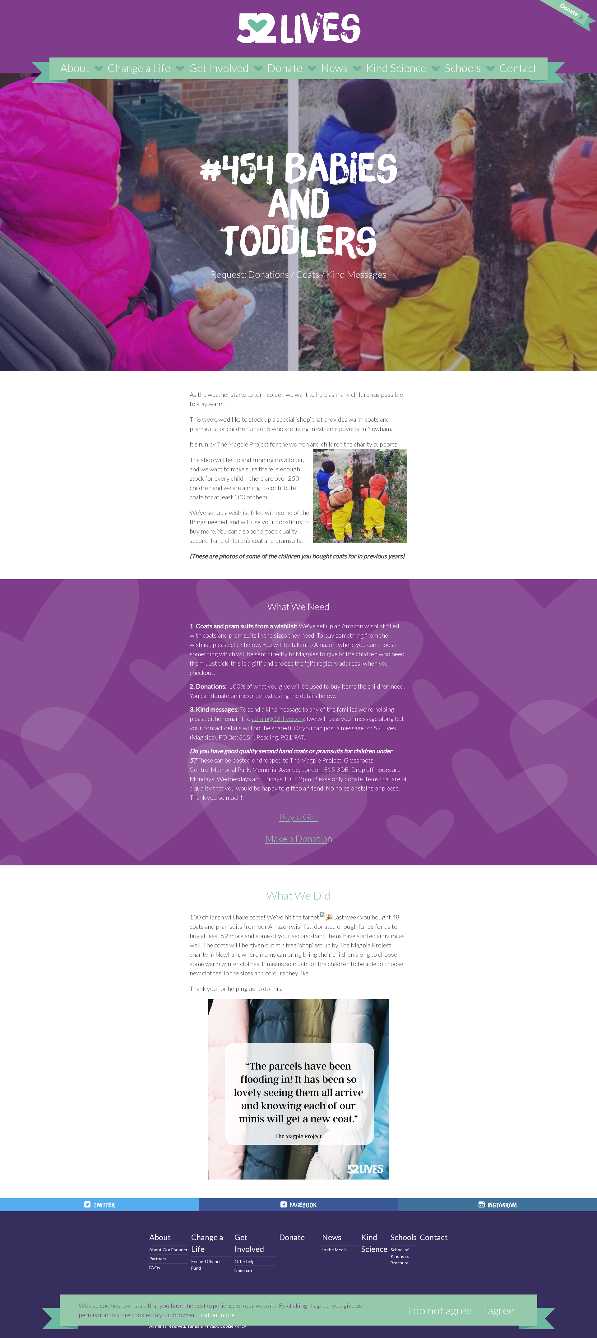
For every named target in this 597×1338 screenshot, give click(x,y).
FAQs (154, 1267)
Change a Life (139, 67)
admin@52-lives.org (278, 718)
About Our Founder (168, 1249)
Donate (284, 67)
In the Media (334, 1249)
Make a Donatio (296, 838)
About (74, 67)
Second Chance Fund (206, 1265)
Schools (463, 67)
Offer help (244, 1261)
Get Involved (219, 67)
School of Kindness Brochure (400, 1256)
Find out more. (216, 1314)
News (334, 67)
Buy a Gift (298, 816)
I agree (498, 1310)
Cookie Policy (233, 1326)
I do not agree (440, 1310)
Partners (157, 1258)
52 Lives (298, 28)
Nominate (243, 1270)
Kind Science (396, 67)
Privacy (211, 1326)
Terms (193, 1326)
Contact (518, 67)
